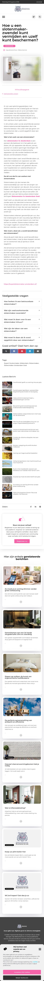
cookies (35, 962)
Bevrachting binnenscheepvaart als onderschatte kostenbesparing (25, 406)
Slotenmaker (34, 363)
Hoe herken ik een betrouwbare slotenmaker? (22, 302)
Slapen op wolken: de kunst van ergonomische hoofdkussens (18, 677)
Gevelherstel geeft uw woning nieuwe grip (27, 382)
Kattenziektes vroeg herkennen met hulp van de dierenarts (27, 414)
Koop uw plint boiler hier (15, 852)
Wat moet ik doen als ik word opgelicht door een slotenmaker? (22, 338)
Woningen (9, 46)
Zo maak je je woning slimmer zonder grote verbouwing (25, 485)
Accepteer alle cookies (22, 972)
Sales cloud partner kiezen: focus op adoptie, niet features (25, 493)
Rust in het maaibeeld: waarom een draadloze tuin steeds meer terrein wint (26, 469)
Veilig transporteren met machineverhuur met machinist (27, 461)
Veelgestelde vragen (11, 94)
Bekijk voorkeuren (22, 978)
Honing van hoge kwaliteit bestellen (25, 453)
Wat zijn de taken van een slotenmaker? (22, 329)
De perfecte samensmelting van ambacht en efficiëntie (18, 721)
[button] (40, 949)
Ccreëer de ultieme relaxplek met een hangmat (25, 438)
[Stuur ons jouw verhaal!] (22, 519)
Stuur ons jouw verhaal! (22, 525)
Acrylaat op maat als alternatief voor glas (26, 477)
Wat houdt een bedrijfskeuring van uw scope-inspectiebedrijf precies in (26, 422)
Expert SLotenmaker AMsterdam (16, 363)
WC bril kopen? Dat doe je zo (17, 895)
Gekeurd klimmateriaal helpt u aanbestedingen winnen (23, 398)
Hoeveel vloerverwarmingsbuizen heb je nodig (22, 765)
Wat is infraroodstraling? (15, 808)
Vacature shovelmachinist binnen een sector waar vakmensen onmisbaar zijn (26, 430)
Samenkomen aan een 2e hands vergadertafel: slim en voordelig (18, 633)
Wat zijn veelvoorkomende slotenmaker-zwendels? (22, 311)
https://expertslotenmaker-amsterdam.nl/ (20, 284)
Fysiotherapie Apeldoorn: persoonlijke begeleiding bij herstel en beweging (25, 391)
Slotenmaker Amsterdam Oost (15, 365)
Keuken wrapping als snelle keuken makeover (25, 446)
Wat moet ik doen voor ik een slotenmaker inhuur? (22, 320)
